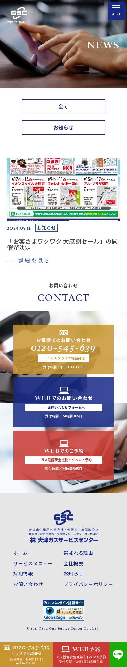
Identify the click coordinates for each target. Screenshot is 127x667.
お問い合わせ (28, 584)
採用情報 (23, 573)
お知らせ (63, 127)
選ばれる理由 (78, 552)
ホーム (20, 552)
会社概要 (74, 563)
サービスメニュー (33, 563)
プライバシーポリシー (88, 584)
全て (63, 106)
